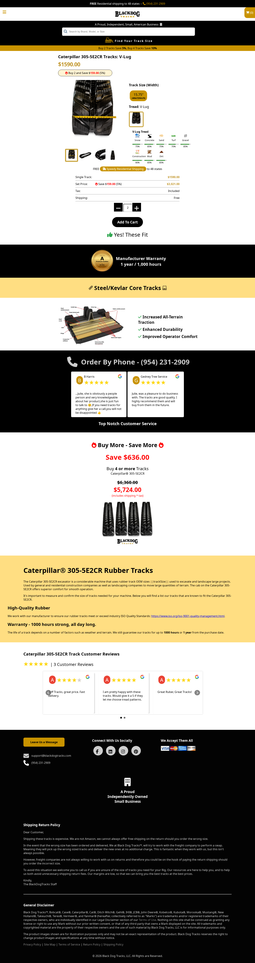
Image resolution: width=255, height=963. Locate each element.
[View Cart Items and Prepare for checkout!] (8, 11)
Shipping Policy (113, 944)
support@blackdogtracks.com (51, 756)
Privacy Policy (32, 944)
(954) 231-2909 (155, 4)
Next (197, 693)
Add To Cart (127, 222)
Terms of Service (69, 944)
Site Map (50, 944)
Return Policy (91, 944)
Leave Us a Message (44, 742)
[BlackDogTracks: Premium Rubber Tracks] (127, 20)
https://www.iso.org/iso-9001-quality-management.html (187, 616)
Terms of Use (147, 920)
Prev (48, 693)
